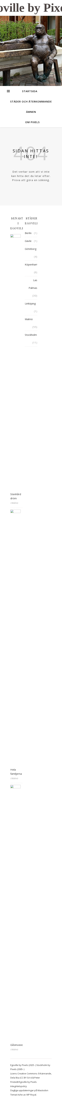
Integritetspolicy (18, 1086)
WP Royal (31, 1094)
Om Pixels (32, 122)
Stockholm (31, 334)
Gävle (28, 241)
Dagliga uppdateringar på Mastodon (29, 1090)
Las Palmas (33, 284)
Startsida (29, 91)
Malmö (29, 319)
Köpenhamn (32, 264)
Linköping (30, 303)
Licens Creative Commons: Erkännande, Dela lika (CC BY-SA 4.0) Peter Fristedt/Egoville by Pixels (31, 1077)
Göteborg (31, 248)
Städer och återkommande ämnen (31, 106)
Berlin (28, 233)
